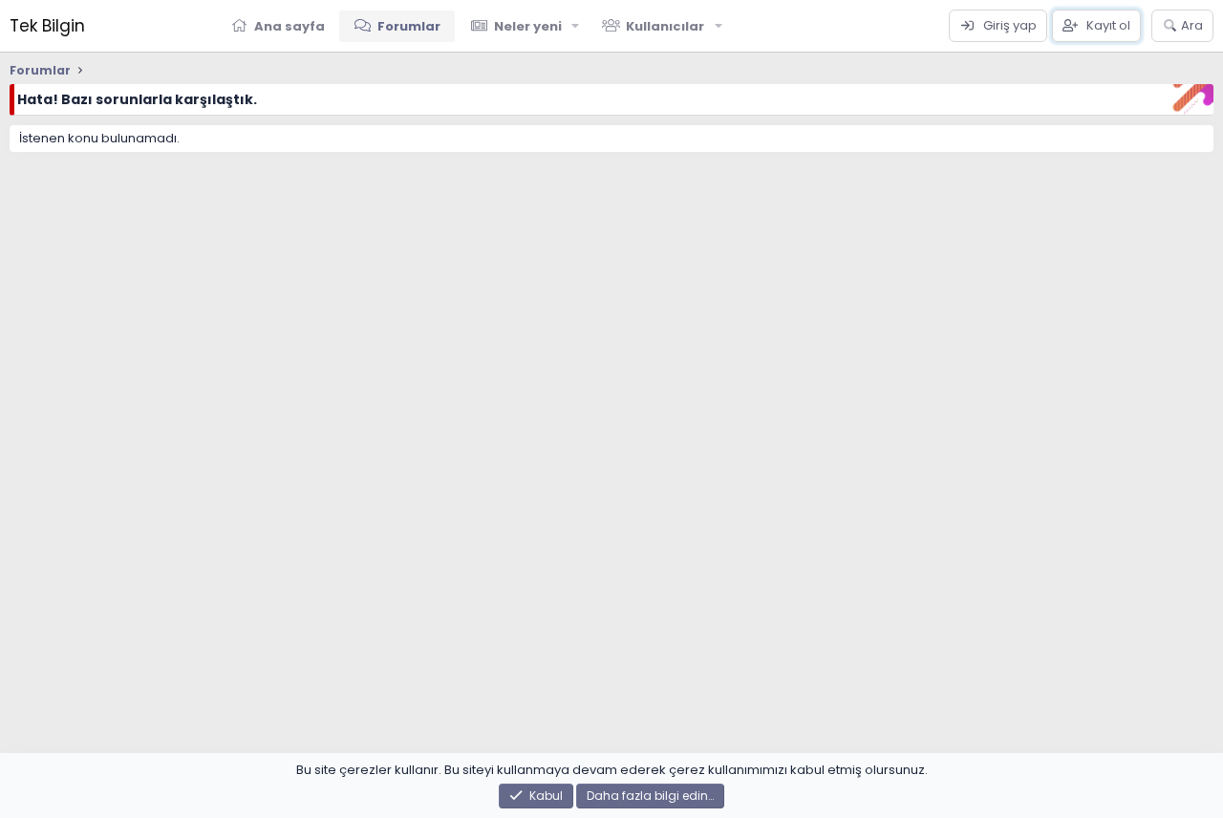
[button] (576, 26)
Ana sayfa (289, 26)
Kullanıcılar (665, 26)
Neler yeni (528, 26)
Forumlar (408, 26)
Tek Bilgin (47, 25)
